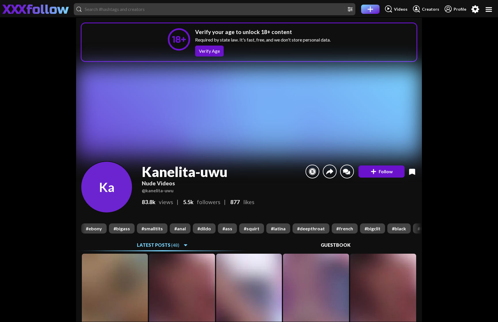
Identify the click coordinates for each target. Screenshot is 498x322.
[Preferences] (475, 9)
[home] (35, 9)
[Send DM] (347, 171)
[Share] (330, 171)
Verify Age (209, 51)
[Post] (370, 9)
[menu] (489, 9)
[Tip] (312, 171)
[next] (417, 228)
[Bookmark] (412, 171)
